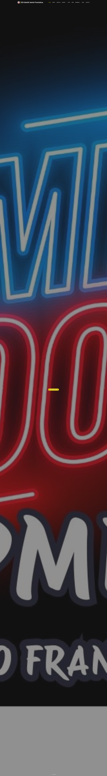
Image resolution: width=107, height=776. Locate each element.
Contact (88, 2)
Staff (69, 2)
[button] (2, 388)
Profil (53, 2)
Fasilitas (58, 2)
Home (50, 2)
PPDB (73, 2)
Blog (83, 2)
